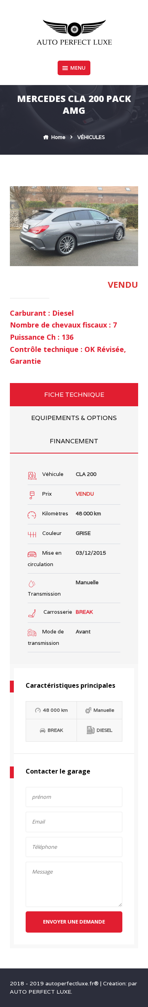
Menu (78, 67)
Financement (74, 441)
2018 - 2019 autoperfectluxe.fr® (55, 983)
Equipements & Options (74, 418)
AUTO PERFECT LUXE (40, 991)
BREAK (84, 612)
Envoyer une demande (74, 921)
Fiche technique (74, 395)
